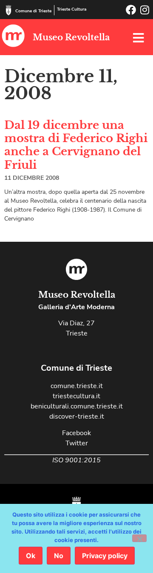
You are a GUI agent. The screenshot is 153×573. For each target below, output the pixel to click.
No (58, 555)
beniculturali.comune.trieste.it (77, 406)
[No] (139, 538)
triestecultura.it (76, 396)
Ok (30, 555)
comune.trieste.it (77, 386)
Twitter (76, 443)
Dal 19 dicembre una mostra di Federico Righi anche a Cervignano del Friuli (75, 145)
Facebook (76, 433)
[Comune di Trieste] (8, 10)
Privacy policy (105, 555)
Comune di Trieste (33, 11)
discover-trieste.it (76, 416)
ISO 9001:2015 (76, 460)
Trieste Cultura (71, 9)
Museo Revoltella (71, 37)
